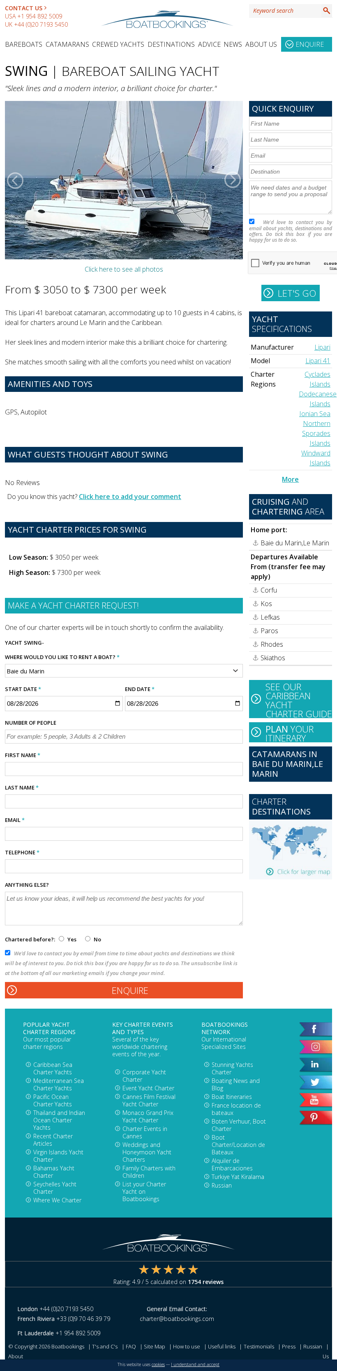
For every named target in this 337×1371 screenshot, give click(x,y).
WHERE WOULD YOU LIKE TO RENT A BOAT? (62, 657)
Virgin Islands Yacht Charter (58, 1155)
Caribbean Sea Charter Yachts (52, 1068)
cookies (158, 1364)
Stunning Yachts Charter (232, 1068)
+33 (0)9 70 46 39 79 (83, 1319)
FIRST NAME (22, 755)
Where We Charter (57, 1200)
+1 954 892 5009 (39, 16)
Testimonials (259, 1346)
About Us (261, 44)
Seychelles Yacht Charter (54, 1187)
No (96, 939)
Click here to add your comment (130, 496)
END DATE (140, 689)
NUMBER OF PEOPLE (30, 722)
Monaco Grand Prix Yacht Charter (147, 1116)
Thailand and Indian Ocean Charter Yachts (59, 1120)
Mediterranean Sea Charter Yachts (58, 1084)
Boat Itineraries (232, 1097)
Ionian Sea (314, 413)
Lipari (322, 347)
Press (288, 1346)
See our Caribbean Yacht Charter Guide (298, 699)
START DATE (23, 689)
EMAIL (15, 820)
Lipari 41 (317, 360)
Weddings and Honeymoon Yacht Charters (146, 1152)
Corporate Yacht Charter (144, 1075)
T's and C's (105, 1346)
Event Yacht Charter (148, 1088)
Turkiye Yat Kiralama (238, 1177)
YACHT (13, 642)
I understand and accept (195, 1364)
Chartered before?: (30, 939)
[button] (15, 180)
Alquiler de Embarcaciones (232, 1164)
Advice (209, 44)
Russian (222, 1185)
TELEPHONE (22, 852)
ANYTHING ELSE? (27, 884)
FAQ (131, 1346)
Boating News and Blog (236, 1084)
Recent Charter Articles (53, 1139)
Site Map (154, 1346)
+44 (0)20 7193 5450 (41, 24)
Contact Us (23, 8)
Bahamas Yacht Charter (53, 1171)
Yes (72, 939)
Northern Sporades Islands (316, 433)
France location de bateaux (236, 1109)
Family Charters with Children (148, 1171)
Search (326, 10)
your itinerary (289, 732)
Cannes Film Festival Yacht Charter (148, 1100)
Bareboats (23, 44)
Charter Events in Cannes (144, 1132)
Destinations (171, 44)
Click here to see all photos (124, 269)
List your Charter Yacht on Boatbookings (144, 1191)
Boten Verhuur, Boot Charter (239, 1125)
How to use (186, 1346)
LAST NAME (22, 787)
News (233, 44)
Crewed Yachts (118, 44)
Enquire (309, 44)
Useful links (221, 1346)
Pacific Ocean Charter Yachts (52, 1100)
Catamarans (67, 44)
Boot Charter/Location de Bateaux (238, 1144)
